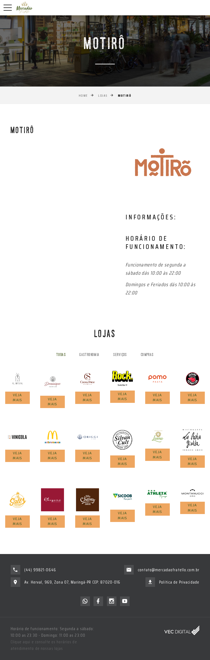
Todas (61, 355)
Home (83, 95)
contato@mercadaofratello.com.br (168, 570)
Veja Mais (17, 397)
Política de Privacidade (179, 582)
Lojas (102, 95)
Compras (147, 355)
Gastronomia (90, 355)
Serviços (120, 355)
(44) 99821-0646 (40, 570)
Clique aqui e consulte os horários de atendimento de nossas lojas (44, 645)
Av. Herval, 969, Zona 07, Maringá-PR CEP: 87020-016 (72, 582)
